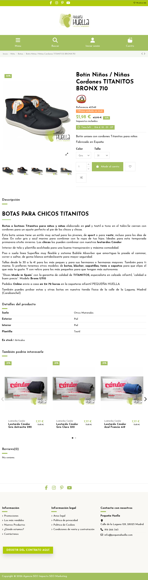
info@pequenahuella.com (118, 535)
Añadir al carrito (110, 166)
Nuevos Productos (14, 525)
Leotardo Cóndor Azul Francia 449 (115, 426)
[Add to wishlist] (130, 166)
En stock (7, 340)
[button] (72, 438)
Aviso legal (59, 516)
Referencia (82, 107)
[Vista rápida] (31, 415)
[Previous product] (142, 54)
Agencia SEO (30, 576)
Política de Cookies (64, 525)
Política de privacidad (65, 520)
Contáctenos (11, 534)
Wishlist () (141, 3)
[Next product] (144, 54)
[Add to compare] (81, 177)
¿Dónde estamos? (14, 529)
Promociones (11, 516)
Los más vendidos (14, 520)
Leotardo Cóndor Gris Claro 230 (67, 426)
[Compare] (25, 415)
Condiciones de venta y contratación (73, 529)
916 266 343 (111, 529)
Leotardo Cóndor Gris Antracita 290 (20, 426)
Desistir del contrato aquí (27, 550)
